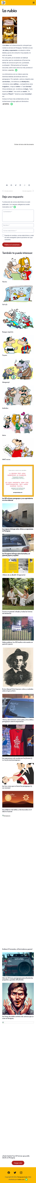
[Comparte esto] (11, 185)
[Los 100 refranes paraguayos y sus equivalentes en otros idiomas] (18, 466)
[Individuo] (18, 386)
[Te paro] (18, 336)
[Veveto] (18, 258)
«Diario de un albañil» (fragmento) (13, 575)
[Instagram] (21, 1173)
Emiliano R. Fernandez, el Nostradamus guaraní (17, 949)
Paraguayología (22, 1177)
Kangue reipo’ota (7, 332)
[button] (16, 70)
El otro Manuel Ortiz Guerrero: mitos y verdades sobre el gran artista (17, 690)
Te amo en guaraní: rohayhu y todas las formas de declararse (17, 612)
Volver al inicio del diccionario (24, 144)
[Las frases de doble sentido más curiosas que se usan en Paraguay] (18, 984)
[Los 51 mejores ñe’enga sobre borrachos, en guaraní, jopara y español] (18, 535)
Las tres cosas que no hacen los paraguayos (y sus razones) (17, 787)
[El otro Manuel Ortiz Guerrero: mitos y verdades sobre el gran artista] (18, 648)
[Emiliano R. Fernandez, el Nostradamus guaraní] (18, 816)
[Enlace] (3, 2)
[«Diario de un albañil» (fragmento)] (18, 560)
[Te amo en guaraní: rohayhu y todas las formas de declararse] (18, 579)
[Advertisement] (18, 125)
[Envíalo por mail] (7, 185)
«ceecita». (11, 70)
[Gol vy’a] (18, 286)
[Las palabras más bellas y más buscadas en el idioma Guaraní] (18, 792)
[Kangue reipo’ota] (18, 309)
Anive (4, 435)
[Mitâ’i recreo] (18, 439)
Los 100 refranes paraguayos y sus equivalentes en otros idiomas (17, 499)
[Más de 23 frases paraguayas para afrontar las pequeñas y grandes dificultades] (18, 953)
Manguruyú (6, 382)
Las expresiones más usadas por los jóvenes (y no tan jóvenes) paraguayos (17, 759)
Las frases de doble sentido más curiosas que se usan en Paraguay (18, 1017)
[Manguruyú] (18, 359)
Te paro (4, 355)
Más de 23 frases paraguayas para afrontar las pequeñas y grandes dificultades (17, 979)
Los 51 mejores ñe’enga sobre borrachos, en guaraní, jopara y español (16, 554)
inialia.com (21, 1179)
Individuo (5, 408)
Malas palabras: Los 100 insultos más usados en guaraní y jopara (17, 643)
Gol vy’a (4, 304)
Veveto (4, 282)
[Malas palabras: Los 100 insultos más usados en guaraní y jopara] (18, 618)
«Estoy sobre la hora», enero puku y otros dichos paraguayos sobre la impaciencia (18, 720)
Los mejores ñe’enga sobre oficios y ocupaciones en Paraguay (17, 530)
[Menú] (34, 2)
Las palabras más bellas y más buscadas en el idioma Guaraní (17, 810)
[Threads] (27, 1173)
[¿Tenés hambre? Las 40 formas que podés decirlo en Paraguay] (18, 1023)
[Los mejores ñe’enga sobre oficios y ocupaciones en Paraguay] (18, 504)
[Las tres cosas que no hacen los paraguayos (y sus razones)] (18, 764)
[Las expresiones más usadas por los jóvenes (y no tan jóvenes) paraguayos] (18, 726)
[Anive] (18, 412)
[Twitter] (15, 1173)
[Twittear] (16, 185)
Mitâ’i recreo (6, 459)
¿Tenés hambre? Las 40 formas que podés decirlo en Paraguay (16, 1157)
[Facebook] (9, 1173)
